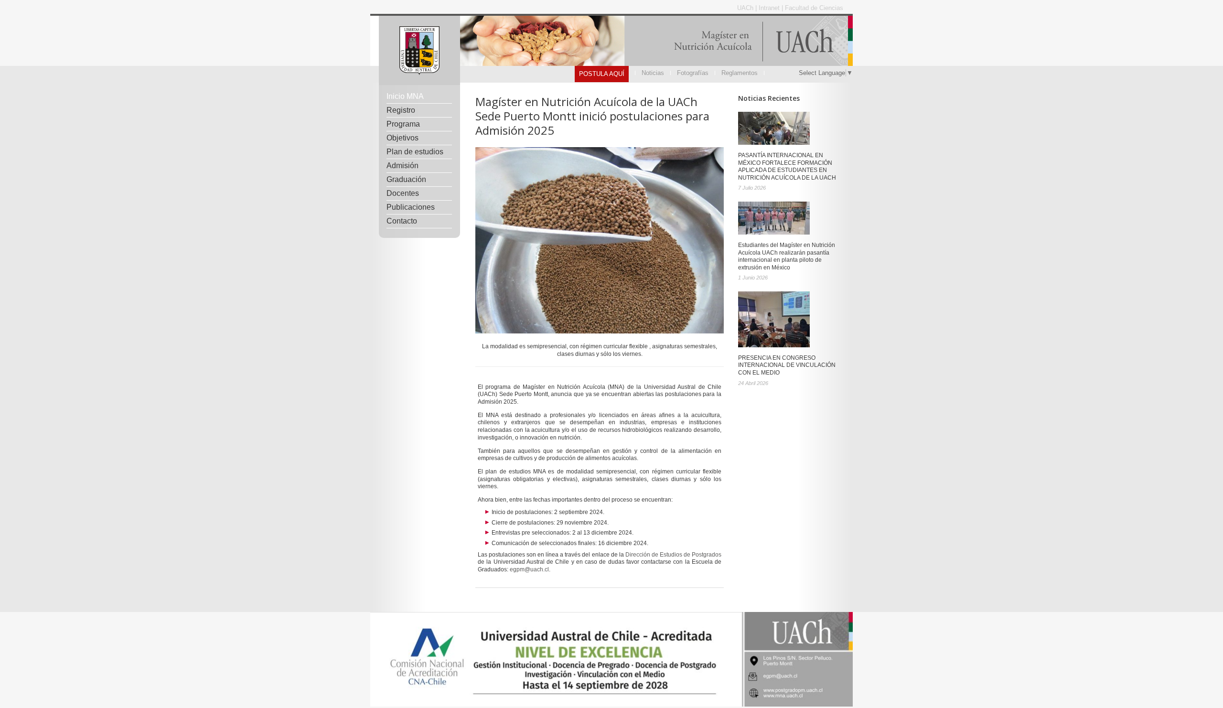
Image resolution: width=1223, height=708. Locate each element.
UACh (746, 7)
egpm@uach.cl (529, 569)
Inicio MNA (405, 96)
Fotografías (692, 72)
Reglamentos (739, 72)
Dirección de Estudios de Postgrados (673, 554)
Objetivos (402, 138)
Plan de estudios (414, 152)
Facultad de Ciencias (814, 7)
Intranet (770, 7)
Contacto (401, 221)
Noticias (653, 72)
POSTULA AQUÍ (601, 73)
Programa (403, 124)
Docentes (402, 193)
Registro (400, 110)
